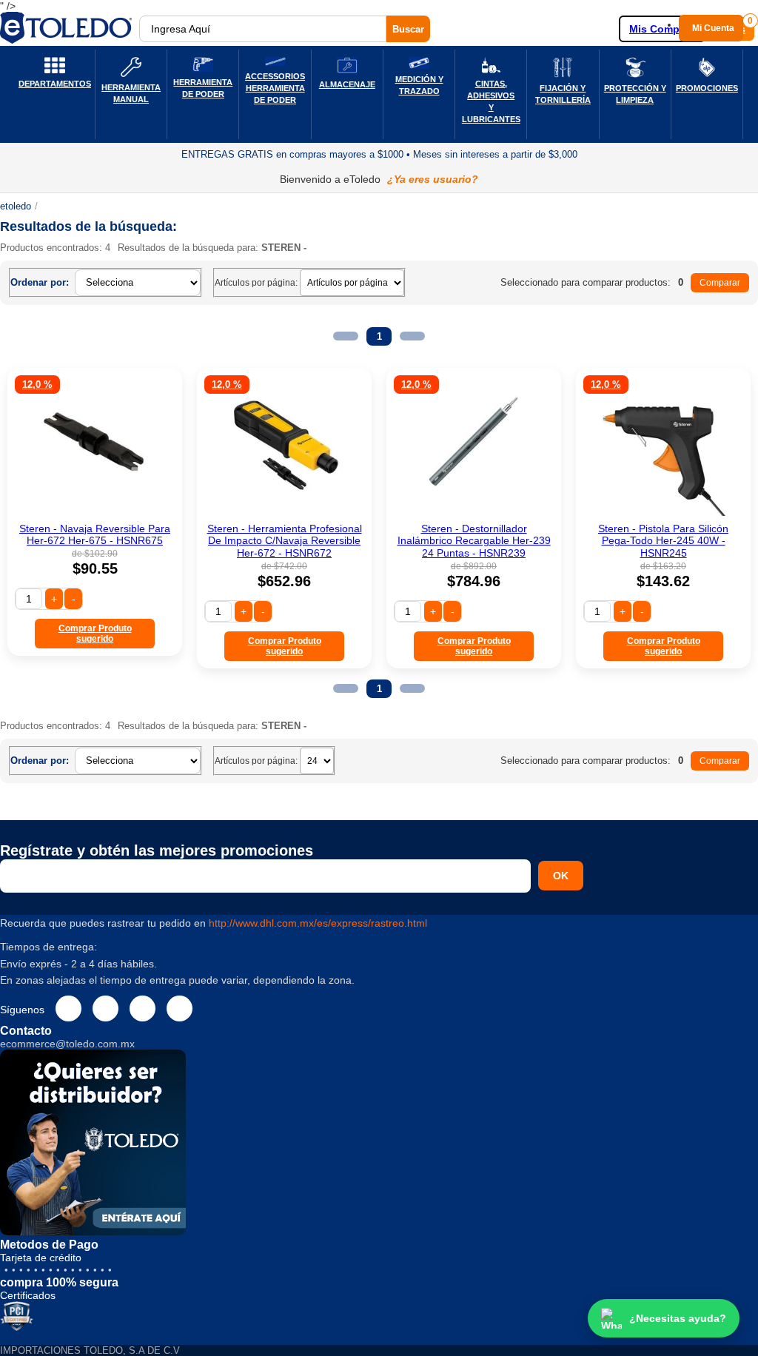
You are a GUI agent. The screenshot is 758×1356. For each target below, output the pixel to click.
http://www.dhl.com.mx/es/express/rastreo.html (318, 923)
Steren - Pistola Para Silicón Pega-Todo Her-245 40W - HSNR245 (663, 541)
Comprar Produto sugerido (95, 633)
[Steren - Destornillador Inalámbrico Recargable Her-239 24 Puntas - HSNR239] (473, 512)
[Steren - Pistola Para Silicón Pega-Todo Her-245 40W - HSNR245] (663, 512)
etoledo (15, 206)
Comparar (720, 283)
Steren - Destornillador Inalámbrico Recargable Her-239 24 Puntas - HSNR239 (474, 541)
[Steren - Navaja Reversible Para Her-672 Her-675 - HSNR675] (94, 512)
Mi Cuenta (713, 28)
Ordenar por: (39, 282)
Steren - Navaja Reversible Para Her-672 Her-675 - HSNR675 (94, 535)
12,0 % (37, 384)
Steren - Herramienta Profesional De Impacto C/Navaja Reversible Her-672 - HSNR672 (284, 541)
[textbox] (262, 29)
